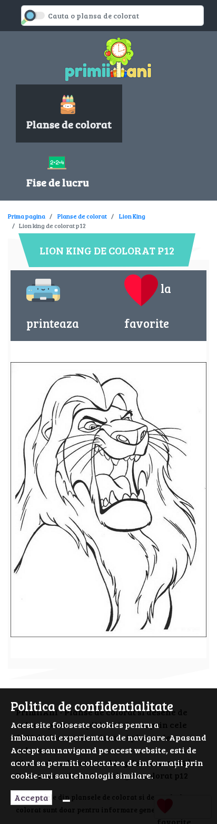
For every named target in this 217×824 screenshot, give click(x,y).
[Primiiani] (108, 57)
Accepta (31, 797)
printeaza (52, 323)
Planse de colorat (82, 216)
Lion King (132, 216)
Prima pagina (26, 216)
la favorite (147, 305)
